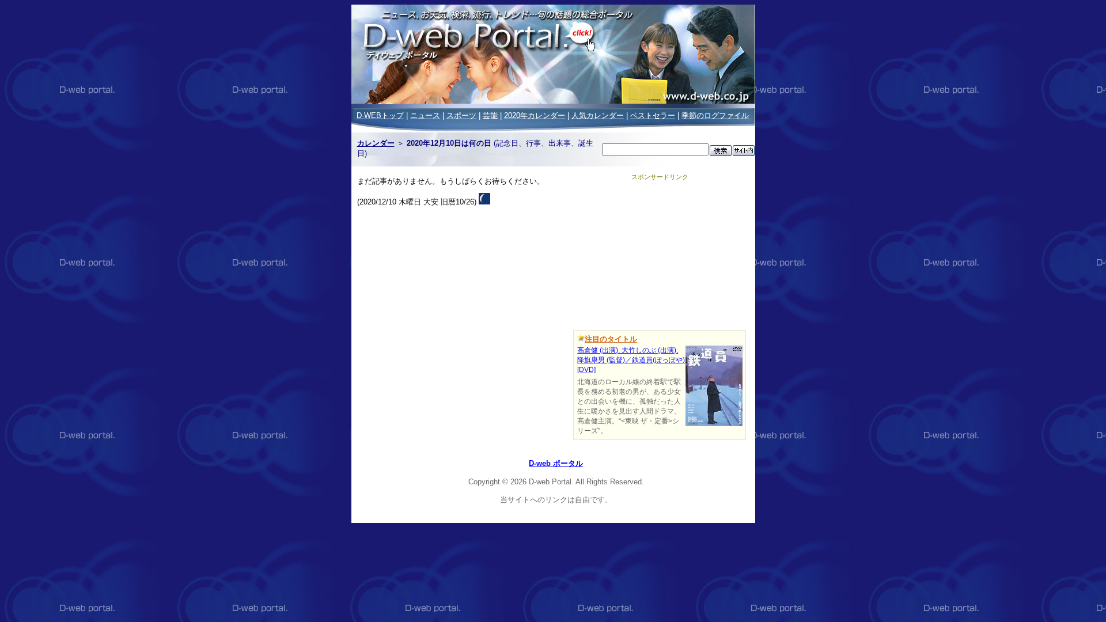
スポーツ (461, 115)
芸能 (490, 115)
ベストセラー (652, 115)
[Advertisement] (659, 253)
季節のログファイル (715, 115)
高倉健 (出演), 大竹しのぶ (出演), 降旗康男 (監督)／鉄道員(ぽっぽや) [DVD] (631, 360)
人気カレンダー (597, 115)
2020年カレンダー (534, 115)
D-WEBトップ (380, 115)
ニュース (425, 115)
